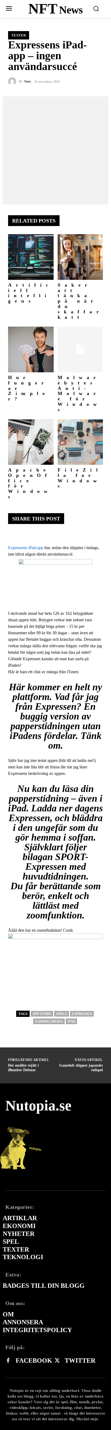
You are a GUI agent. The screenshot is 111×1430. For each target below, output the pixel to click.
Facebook (34, 1360)
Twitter (80, 1360)
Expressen (82, 1014)
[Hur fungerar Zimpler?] (31, 349)
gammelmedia (49, 1021)
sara (27, 81)
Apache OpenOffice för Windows (30, 483)
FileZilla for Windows (80, 478)
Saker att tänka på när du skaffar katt (80, 301)
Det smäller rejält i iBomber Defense (23, 1067)
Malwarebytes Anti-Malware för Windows (79, 393)
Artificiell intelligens (30, 293)
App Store (41, 1014)
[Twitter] (57, 1361)
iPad (71, 1021)
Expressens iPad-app (25, 547)
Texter (18, 35)
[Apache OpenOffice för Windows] (31, 442)
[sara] (13, 81)
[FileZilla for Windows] (80, 442)
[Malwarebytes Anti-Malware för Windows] (80, 349)
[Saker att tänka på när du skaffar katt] (80, 257)
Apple (61, 1014)
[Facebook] (8, 1361)
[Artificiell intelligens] (31, 257)
